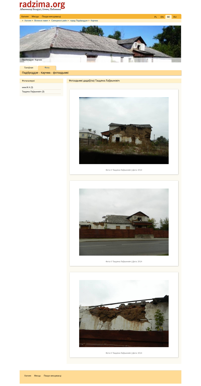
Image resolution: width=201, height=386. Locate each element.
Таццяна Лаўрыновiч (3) (33, 91)
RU (175, 17)
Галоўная (28, 67)
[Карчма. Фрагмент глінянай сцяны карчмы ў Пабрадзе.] (124, 349)
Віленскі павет (41, 20)
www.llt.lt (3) (27, 87)
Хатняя (27, 20)
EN (162, 17)
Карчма (94, 20)
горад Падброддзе (79, 20)
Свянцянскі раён (59, 20)
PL (155, 17)
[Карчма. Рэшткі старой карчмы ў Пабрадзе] (124, 166)
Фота (47, 67)
